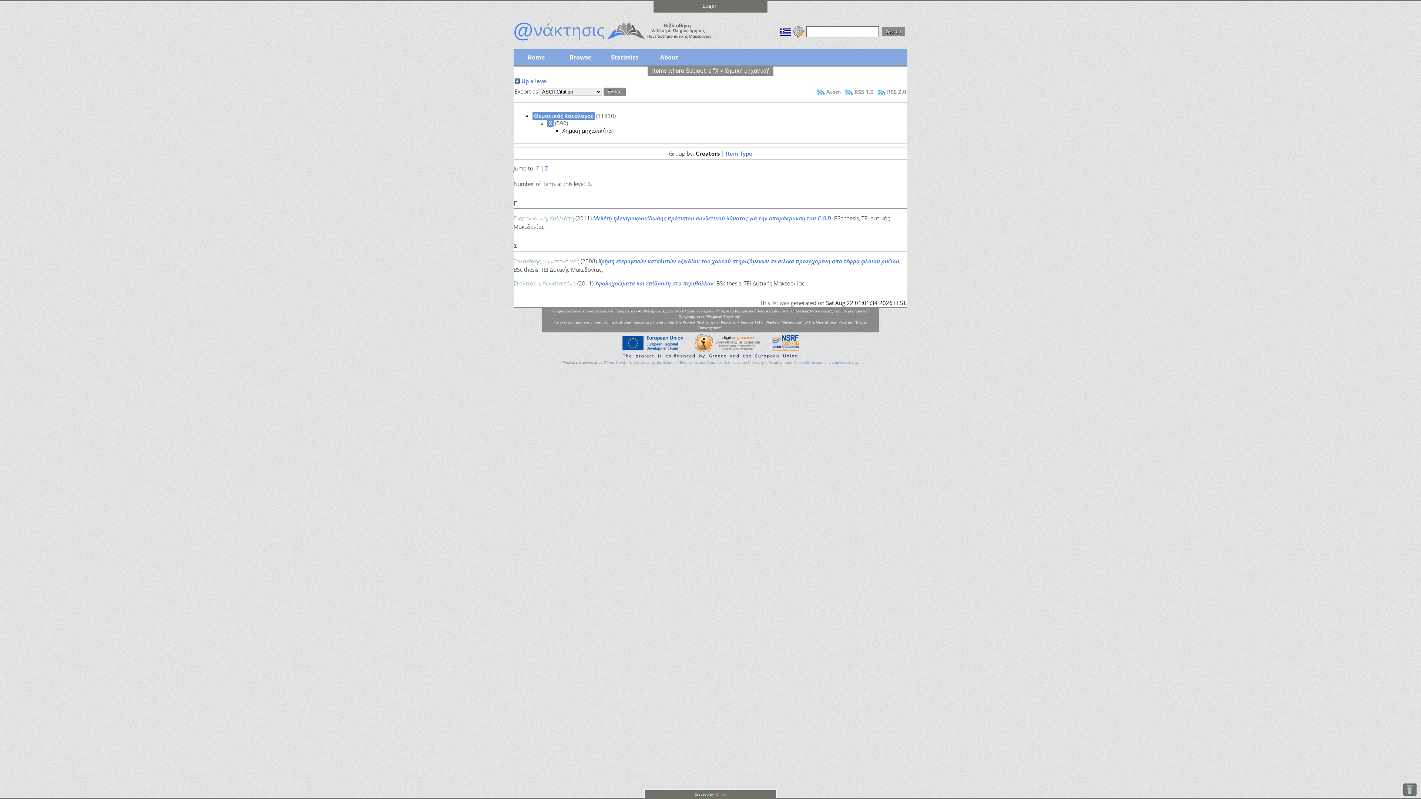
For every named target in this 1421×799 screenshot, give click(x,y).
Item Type (739, 153)
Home (536, 57)
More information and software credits (826, 362)
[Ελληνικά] (786, 31)
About (669, 57)
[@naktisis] (625, 41)
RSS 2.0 (896, 91)
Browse (580, 57)
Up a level (534, 81)
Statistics (624, 57)
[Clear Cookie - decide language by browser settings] (799, 31)
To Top (1409, 789)
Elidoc (721, 794)
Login (709, 5)
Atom (833, 91)
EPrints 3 (611, 362)
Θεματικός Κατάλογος (563, 115)
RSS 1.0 (864, 91)
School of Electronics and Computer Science (699, 362)
